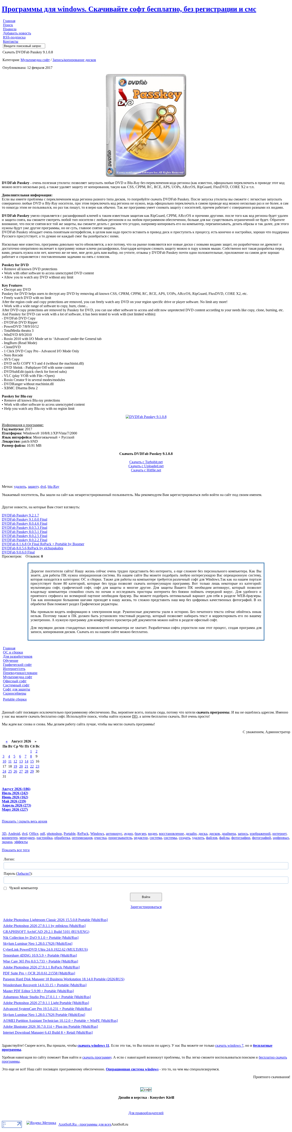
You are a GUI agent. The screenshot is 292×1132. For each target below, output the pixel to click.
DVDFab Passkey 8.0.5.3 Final (24, 528)
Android (14, 834)
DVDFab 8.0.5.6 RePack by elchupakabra (32, 548)
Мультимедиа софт (35, 60)
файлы (224, 838)
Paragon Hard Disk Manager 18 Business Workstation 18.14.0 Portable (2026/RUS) (63, 979)
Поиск (8, 25)
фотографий (261, 838)
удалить (20, 486)
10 (4, 761)
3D (4, 834)
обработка (62, 838)
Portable (70, 834)
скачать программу (96, 1057)
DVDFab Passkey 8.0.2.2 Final (24, 540)
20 (21, 766)
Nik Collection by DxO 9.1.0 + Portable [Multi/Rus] (40, 938)
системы (170, 838)
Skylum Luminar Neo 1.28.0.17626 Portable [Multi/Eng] (44, 1015)
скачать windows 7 (229, 1045)
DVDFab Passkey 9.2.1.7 (20, 515)
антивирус (114, 834)
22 (32, 766)
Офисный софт (14, 681)
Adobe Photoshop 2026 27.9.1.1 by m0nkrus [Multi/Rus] (44, 926)
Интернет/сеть (14, 669)
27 (21, 771)
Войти (146, 897)
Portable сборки (15, 699)
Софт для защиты (16, 689)
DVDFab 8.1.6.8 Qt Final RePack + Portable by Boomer (43, 544)
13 (21, 761)
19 (15, 766)
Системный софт (16, 685)
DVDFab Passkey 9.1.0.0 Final (24, 519)
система (156, 838)
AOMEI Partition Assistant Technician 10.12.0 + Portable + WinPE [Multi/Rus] (60, 1021)
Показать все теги (16, 850)
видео (152, 834)
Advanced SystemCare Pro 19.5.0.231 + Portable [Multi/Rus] (47, 1009)
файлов (211, 838)
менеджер (27, 838)
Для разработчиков (17, 656)
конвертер (10, 838)
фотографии (240, 838)
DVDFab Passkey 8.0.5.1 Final (24, 532)
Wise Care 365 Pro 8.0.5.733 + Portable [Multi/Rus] (40, 961)
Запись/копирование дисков (74, 60)
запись (243, 834)
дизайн (191, 834)
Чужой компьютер (23, 888)
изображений (260, 834)
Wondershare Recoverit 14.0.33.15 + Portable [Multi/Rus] (44, 985)
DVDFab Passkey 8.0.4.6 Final (24, 523)
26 (15, 771)
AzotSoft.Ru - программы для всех (84, 1124)
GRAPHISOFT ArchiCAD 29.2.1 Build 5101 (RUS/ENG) (46, 932)
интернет (279, 834)
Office (33, 834)
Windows (97, 834)
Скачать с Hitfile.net (146, 470)
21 (26, 766)
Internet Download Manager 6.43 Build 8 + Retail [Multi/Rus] (48, 1032)
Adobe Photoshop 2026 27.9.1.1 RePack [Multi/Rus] (41, 967)
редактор (141, 838)
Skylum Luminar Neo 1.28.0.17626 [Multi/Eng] (37, 943)
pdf (42, 834)
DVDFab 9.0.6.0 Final (18, 552)
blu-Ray (53, 486)
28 (26, 771)
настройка (44, 838)
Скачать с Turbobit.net (146, 462)
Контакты (10, 41)
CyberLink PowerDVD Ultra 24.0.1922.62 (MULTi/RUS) (45, 949)
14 (26, 761)
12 (15, 761)
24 (4, 771)
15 (32, 761)
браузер (140, 834)
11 (10, 761)
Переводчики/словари (20, 673)
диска (202, 834)
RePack (83, 834)
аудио (128, 834)
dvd (43, 486)
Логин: (9, 859)
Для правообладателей (146, 1113)
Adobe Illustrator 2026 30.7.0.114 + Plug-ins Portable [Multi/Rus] (50, 1026)
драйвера (229, 834)
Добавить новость (17, 33)
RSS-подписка (14, 37)
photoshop (54, 834)
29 (32, 771)
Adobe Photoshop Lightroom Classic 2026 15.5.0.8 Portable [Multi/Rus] (55, 920)
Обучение (10, 660)
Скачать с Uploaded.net (146, 466)
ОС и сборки (13, 652)
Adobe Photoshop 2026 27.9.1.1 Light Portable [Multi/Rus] (46, 1003)
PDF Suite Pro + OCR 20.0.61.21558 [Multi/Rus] (39, 973)
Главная (9, 21)
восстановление (171, 834)
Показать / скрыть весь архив (24, 821)
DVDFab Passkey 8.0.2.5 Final (24, 536)
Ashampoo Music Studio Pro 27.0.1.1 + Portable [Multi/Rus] (47, 997)
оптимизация (82, 838)
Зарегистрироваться (146, 907)
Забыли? (23, 873)
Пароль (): (18, 873)
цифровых (281, 838)
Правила (9, 29)
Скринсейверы (14, 693)
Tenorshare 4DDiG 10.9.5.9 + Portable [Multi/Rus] (40, 955)
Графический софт (17, 665)
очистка (100, 838)
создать (184, 838)
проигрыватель (120, 838)
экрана (7, 842)
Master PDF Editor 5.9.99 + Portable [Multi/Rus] (38, 991)
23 (37, 766)
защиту (33, 486)
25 (10, 771)
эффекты (21, 842)
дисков (214, 834)
